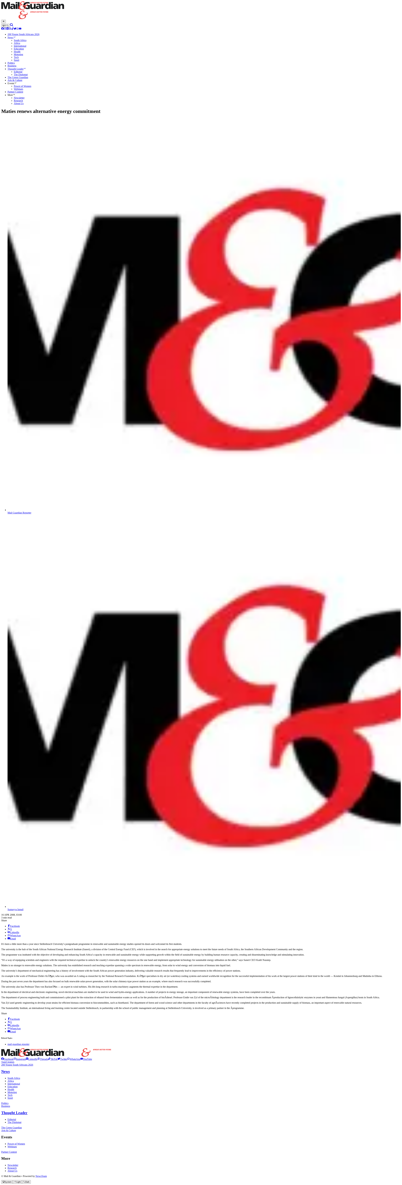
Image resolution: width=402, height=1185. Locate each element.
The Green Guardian (11, 1127)
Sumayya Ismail (15, 909)
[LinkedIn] (7, 29)
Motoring (12, 1092)
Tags (3, 1062)
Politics (4, 1103)
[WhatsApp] (17, 29)
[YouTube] (20, 29)
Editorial (12, 1119)
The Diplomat (14, 1122)
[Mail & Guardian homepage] (201, 10)
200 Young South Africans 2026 (17, 1064)
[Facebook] (2, 29)
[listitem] (7, 1059)
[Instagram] (5, 29)
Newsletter (13, 1165)
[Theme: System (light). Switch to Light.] (5, 25)
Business (5, 1106)
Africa (11, 1081)
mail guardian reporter (18, 1044)
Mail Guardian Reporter (19, 512)
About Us (12, 1170)
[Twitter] (15, 29)
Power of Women (16, 1143)
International (14, 1083)
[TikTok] (12, 29)
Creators (10, 1062)
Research (12, 1168)
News (5, 1071)
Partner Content (9, 1152)
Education (13, 1086)
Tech (10, 1095)
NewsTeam (41, 1176)
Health (11, 1089)
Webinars (12, 1146)
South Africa (14, 1078)
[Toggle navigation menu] (3, 21)
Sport (10, 1098)
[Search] (11, 25)
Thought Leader (14, 1113)
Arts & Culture (8, 1130)
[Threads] (10, 29)
